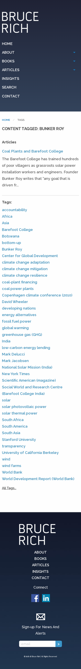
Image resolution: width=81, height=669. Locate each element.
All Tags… (9, 488)
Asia (5, 223)
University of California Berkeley (30, 453)
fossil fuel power (16, 321)
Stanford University (19, 439)
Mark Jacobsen (15, 361)
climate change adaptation (26, 262)
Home (7, 44)
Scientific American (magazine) (29, 380)
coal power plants (18, 289)
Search (9, 87)
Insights (10, 78)
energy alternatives (19, 315)
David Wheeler (15, 302)
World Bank (12, 472)
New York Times (16, 374)
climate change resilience (24, 275)
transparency (13, 446)
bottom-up (11, 243)
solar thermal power (19, 413)
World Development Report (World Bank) (38, 479)
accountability (14, 210)
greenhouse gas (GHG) (22, 335)
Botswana (10, 236)
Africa (7, 216)
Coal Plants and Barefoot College (32, 151)
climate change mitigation (25, 269)
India (6, 341)
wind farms (11, 466)
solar (6, 400)
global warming (15, 328)
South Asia (11, 433)
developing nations (19, 308)
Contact (11, 96)
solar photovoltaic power (24, 407)
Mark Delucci (13, 354)
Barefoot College (17, 230)
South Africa (13, 420)
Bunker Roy (12, 249)
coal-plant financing (19, 282)
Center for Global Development (30, 256)
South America (15, 426)
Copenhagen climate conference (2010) (37, 295)
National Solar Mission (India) (27, 367)
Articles (10, 70)
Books (8, 61)
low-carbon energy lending (26, 348)
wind (6, 459)
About (8, 52)
